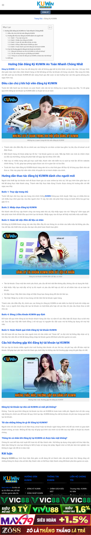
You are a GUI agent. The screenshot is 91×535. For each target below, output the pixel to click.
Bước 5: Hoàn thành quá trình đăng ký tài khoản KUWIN (28, 47)
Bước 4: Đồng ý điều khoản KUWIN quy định (24, 44)
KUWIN (48, 196)
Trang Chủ (38, 19)
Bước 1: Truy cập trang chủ (19, 38)
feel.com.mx (7, 487)
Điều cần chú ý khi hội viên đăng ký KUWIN (21, 33)
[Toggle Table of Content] (48, 27)
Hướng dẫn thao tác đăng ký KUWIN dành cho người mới (25, 36)
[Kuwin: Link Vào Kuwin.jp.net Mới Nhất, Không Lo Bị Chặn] (45, 5)
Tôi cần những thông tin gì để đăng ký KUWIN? (25, 53)
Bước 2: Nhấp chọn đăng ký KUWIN (21, 40)
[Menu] (3, 5)
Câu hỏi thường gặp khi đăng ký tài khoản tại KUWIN (24, 49)
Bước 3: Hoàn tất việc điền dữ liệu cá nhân (23, 42)
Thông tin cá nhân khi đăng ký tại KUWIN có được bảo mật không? (31, 56)
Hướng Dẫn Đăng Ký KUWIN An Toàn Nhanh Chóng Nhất (24, 31)
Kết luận (10, 58)
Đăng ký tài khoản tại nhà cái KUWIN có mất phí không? (28, 51)
